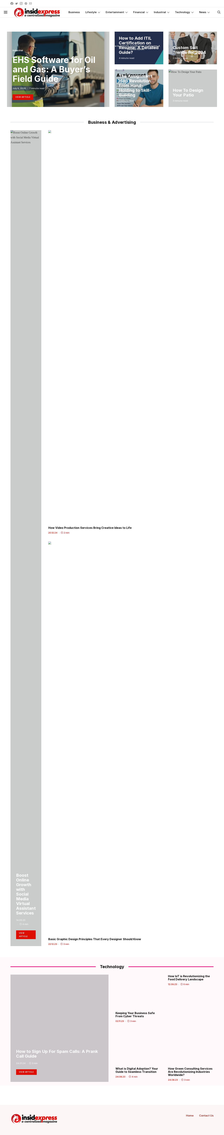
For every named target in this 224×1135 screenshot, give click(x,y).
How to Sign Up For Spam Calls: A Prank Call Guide (57, 1054)
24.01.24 (21, 1063)
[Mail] (30, 3)
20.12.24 (52, 532)
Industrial (160, 12)
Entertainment (115, 12)
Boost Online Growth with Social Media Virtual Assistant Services (26, 894)
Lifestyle (91, 12)
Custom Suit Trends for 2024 (189, 50)
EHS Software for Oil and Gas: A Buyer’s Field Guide (54, 69)
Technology (182, 12)
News (202, 12)
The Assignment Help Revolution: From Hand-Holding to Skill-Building (135, 86)
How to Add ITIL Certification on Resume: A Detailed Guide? (139, 45)
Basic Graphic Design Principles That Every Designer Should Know (95, 939)
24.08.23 (120, 1076)
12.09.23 (172, 984)
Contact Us (206, 1115)
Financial (139, 12)
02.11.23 (119, 1021)
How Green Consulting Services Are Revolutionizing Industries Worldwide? (190, 1072)
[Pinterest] (26, 3)
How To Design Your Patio (188, 93)
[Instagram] (21, 3)
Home (190, 1115)
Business (74, 12)
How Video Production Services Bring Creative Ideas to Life (90, 527)
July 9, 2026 (19, 88)
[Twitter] (16, 3)
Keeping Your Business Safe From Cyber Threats (135, 1014)
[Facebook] (11, 3)
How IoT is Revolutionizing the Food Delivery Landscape (189, 977)
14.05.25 (20, 920)
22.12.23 (52, 944)
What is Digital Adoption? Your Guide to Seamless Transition (136, 1070)
